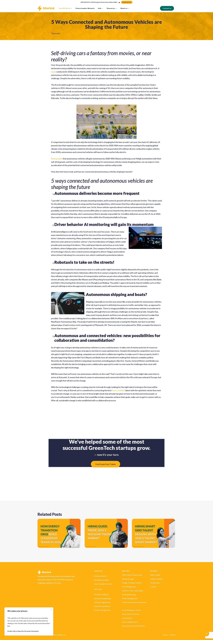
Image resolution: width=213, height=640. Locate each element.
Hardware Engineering (102, 598)
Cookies (173, 635)
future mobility (118, 390)
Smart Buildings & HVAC (131, 610)
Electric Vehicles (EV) (130, 622)
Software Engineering (102, 602)
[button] (126, 2)
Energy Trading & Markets (132, 583)
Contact (153, 587)
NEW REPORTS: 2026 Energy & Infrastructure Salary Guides (99, 2)
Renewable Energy (129, 595)
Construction (127, 618)
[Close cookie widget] (51, 609)
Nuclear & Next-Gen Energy (132, 591)
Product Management (102, 610)
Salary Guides (155, 575)
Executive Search (100, 576)
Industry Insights (156, 579)
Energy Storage (128, 579)
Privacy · (166, 635)
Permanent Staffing (101, 580)
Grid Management (129, 587)
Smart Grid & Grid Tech (130, 614)
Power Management (129, 598)
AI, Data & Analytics (101, 594)
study (53, 71)
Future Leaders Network (103, 584)
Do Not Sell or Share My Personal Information (23, 631)
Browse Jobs (155, 583)
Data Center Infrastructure (132, 575)
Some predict (56, 158)
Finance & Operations (102, 606)
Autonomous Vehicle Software (133, 626)
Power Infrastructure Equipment (134, 602)
